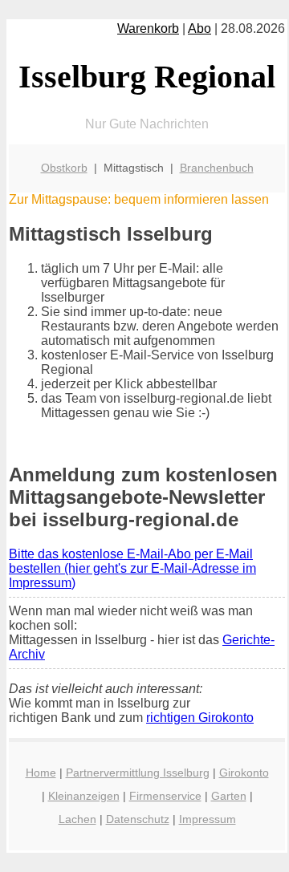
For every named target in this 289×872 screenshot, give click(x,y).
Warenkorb (148, 28)
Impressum (207, 819)
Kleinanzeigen (84, 795)
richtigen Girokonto (200, 717)
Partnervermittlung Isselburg (138, 772)
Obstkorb (64, 167)
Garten (228, 795)
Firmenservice (165, 795)
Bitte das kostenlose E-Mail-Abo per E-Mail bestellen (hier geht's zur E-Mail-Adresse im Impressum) (132, 568)
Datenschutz (137, 819)
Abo (199, 28)
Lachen (77, 819)
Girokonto (244, 772)
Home (41, 772)
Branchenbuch (217, 167)
